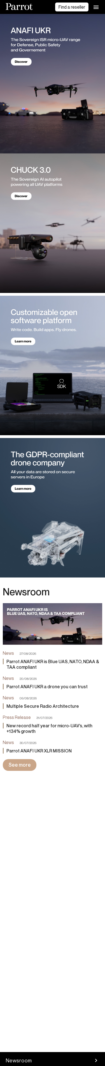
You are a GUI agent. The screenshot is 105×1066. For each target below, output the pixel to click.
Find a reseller (72, 7)
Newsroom (19, 1060)
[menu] (96, 7)
